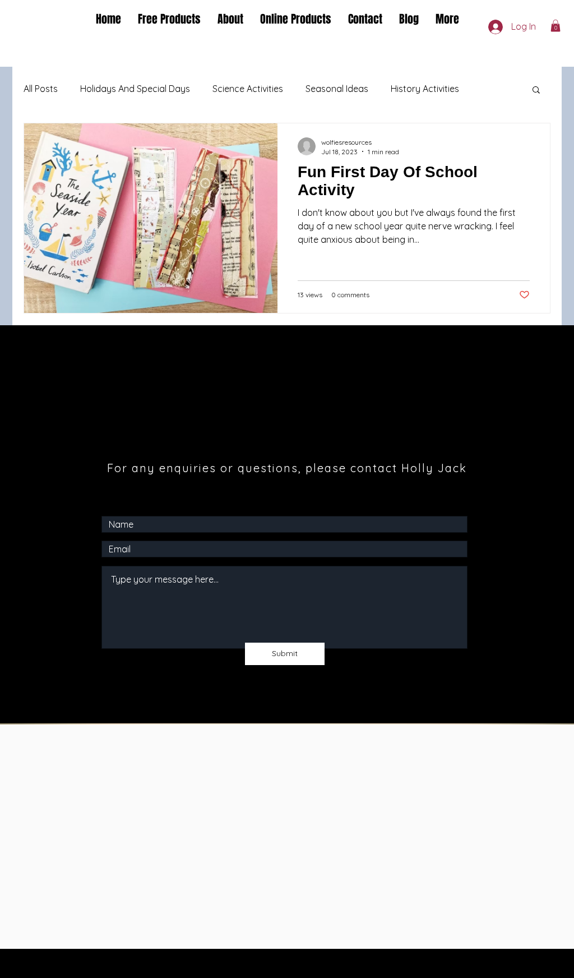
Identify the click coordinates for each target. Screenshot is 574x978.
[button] (555, 26)
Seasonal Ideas (336, 88)
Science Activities (247, 88)
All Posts (41, 88)
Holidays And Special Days (135, 88)
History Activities (425, 88)
